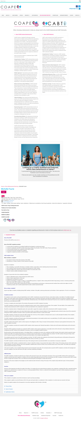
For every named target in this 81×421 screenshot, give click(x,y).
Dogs (3, 196)
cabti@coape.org (67, 230)
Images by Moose (44, 418)
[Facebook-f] (77, 6)
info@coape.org (73, 8)
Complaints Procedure (10, 234)
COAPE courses (15, 15)
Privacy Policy (9, 386)
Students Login (55, 15)
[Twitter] (79, 6)
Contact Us (77, 15)
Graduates (27, 15)
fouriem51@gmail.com (8, 201)
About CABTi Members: (49, 34)
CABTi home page (35, 15)
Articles (21, 15)
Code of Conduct (9, 389)
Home (3, 15)
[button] (26, 34)
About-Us (7, 15)
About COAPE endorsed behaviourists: (24, 34)
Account (71, 15)
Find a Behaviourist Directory (45, 15)
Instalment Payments (64, 15)
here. (19, 240)
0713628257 (11, 200)
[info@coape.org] (79, 9)
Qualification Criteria (10, 391)
